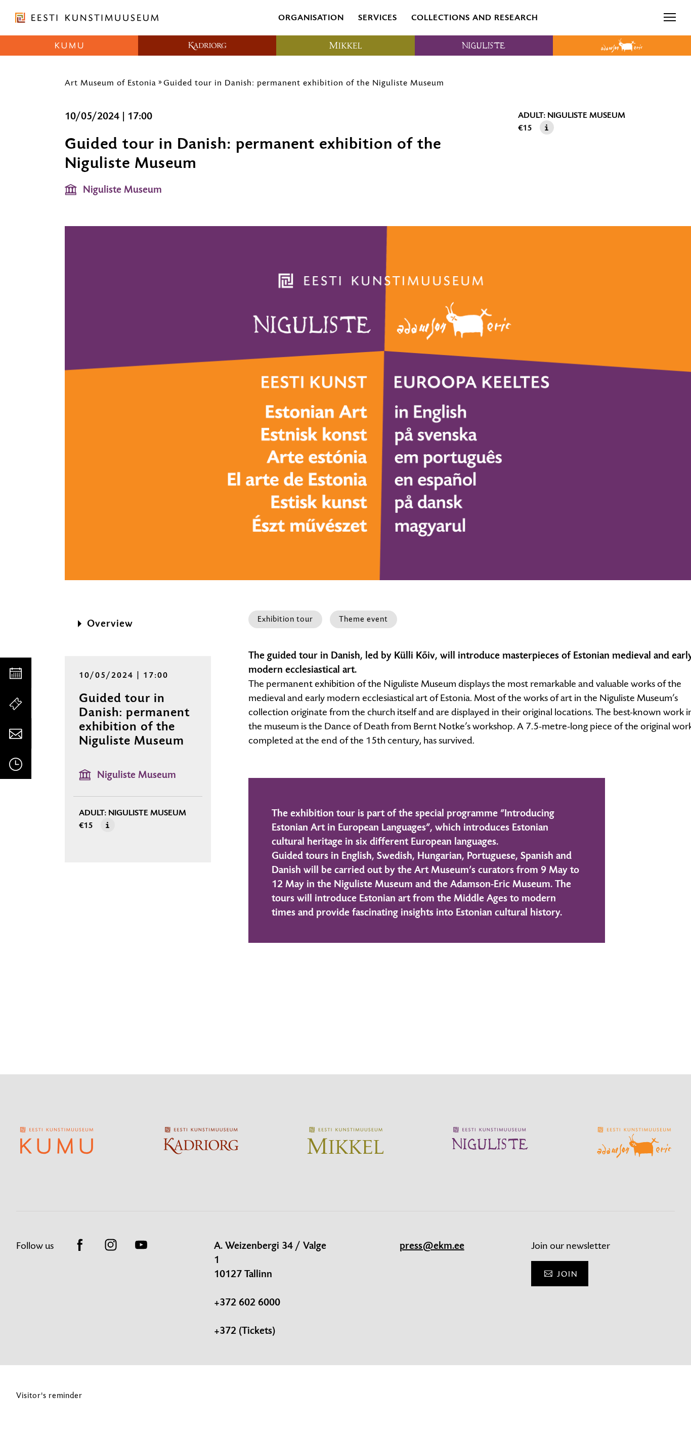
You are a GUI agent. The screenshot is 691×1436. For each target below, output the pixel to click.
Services (377, 17)
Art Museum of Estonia (110, 82)
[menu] (670, 18)
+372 (226, 1331)
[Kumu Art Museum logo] (69, 45)
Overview (110, 624)
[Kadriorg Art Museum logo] (207, 45)
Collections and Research (474, 17)
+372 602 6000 (247, 1302)
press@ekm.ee (432, 1246)
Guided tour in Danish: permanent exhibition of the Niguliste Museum (303, 82)
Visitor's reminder (49, 1395)
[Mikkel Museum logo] (345, 45)
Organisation (311, 17)
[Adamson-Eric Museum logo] (622, 45)
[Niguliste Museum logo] (484, 45)
